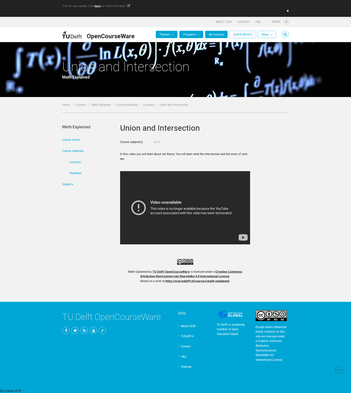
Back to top (339, 370)
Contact (243, 22)
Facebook (65, 330)
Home (66, 105)
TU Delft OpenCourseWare (171, 271)
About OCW (224, 22)
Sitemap (186, 366)
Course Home (71, 139)
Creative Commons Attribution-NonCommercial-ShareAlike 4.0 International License (269, 350)
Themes (165, 34)
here (98, 6)
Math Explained (101, 105)
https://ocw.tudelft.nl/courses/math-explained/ (197, 281)
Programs (189, 34)
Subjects (67, 184)
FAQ (258, 22)
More (265, 34)
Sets (157, 142)
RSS (84, 330)
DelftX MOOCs (242, 34)
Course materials (127, 105)
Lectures (148, 105)
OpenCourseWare (111, 35)
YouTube (93, 330)
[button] (287, 10)
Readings (75, 173)
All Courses (216, 34)
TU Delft (102, 330)
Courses (80, 105)
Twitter (75, 330)
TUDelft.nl (187, 336)
